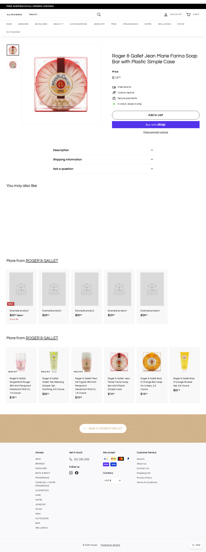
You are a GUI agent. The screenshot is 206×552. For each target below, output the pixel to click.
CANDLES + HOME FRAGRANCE (45, 484)
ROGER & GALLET (42, 261)
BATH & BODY (42, 473)
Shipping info (144, 473)
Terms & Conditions (147, 482)
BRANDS (23, 24)
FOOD (181, 24)
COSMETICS (42, 490)
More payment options (155, 132)
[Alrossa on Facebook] (76, 473)
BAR (37, 523)
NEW (9, 24)
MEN (114, 24)
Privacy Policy (144, 478)
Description (61, 150)
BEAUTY (59, 24)
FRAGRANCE (130, 24)
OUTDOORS (13, 32)
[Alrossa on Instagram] (71, 473)
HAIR (38, 495)
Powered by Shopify (110, 545)
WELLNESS (164, 24)
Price (115, 71)
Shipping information (67, 159)
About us (141, 464)
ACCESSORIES (78, 24)
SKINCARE (41, 24)
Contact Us (143, 468)
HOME (148, 24)
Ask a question (63, 168)
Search (141, 459)
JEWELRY (99, 24)
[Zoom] (61, 84)
